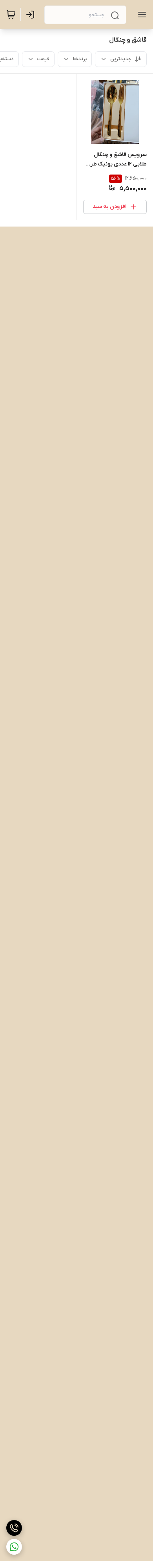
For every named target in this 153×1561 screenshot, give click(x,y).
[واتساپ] (14, 1547)
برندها (80, 59)
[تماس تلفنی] (14, 1528)
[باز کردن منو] (140, 14)
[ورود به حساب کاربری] (32, 14)
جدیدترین (120, 59)
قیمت (43, 59)
